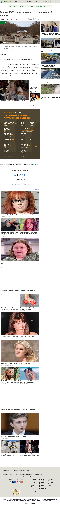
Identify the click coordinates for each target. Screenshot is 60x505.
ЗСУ (15, 170)
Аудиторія (33, 491)
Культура (20, 1)
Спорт (36, 1)
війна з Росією (25, 170)
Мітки (32, 487)
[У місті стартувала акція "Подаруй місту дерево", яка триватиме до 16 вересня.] (50, 89)
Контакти (42, 484)
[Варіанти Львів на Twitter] (43, 1)
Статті (44, 6)
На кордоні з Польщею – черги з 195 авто (50, 50)
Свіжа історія (39, 6)
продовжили (32, 164)
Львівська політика (13, 6)
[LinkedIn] (33, 19)
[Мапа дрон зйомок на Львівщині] (16, 491)
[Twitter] (31, 19)
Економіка (27, 1)
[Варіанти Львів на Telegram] (49, 1)
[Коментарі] (38, 19)
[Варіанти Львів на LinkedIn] (45, 1)
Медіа (32, 485)
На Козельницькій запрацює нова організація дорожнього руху (50, 81)
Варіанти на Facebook (20, 179)
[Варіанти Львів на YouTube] (47, 1)
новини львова (19, 170)
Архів (32, 488)
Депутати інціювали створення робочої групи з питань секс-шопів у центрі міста (50, 35)
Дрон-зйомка (42, 481)
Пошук (32, 490)
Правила (41, 487)
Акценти (33, 481)
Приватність (42, 488)
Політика (14, 1)
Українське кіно (31, 6)
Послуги (41, 479)
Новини (49, 6)
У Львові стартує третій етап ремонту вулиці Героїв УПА (48, 66)
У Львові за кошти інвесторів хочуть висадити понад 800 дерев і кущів (50, 97)
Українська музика (22, 6)
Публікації (33, 479)
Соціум (32, 1)
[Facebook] (29, 19)
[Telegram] (36, 19)
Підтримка (42, 482)
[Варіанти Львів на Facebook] (41, 1)
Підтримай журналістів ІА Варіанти (20, 184)
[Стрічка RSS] (51, 1)
